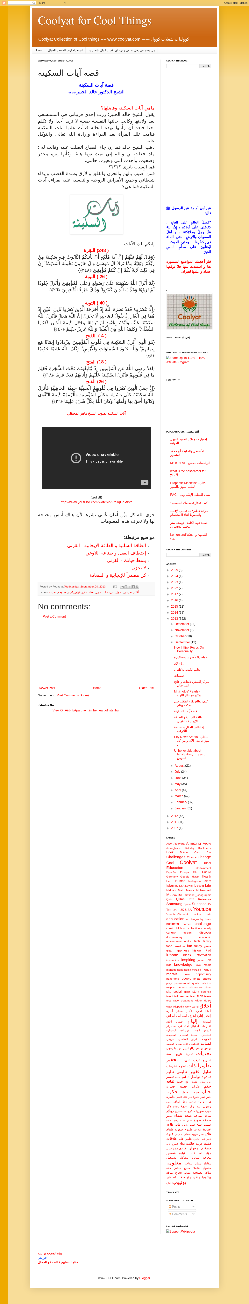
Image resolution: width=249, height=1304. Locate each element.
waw (169, 1006)
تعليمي (128, 592)
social (178, 991)
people (186, 978)
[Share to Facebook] (133, 587)
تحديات (203, 1053)
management (174, 969)
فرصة (199, 1143)
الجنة (197, 1030)
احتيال (195, 1026)
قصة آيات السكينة (185, 711)
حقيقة (183, 1086)
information (203, 955)
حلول (184, 1092)
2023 (175, 582)
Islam (207, 881)
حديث (194, 1081)
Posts (175, 1206)
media (187, 969)
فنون (169, 1148)
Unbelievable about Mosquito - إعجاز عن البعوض (189, 754)
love (198, 964)
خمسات (179, 675)
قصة (207, 1148)
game (207, 946)
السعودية (171, 1034)
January (181, 808)
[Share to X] (130, 587)
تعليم (170, 1072)
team (193, 996)
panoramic (172, 978)
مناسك (196, 1168)
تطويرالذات (199, 1065)
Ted (168, 909)
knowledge (183, 964)
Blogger (144, 1278)
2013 (175, 618)
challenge (203, 924)
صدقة (207, 1115)
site (168, 991)
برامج (199, 1048)
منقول (207, 1168)
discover (205, 932)
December (182, 624)
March (179, 796)
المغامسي (182, 1043)
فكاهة (207, 1143)
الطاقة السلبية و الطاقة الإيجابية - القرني (106, 545)
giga (169, 950)
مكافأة (207, 1163)
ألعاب (199, 1011)
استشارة (171, 1030)
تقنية (178, 1077)
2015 (175, 606)
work (188, 1006)
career (187, 924)
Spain (187, 904)
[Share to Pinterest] (137, 587)
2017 (175, 594)
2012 (175, 816)
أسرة (169, 1011)
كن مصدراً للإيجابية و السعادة (117, 575)
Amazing (193, 843)
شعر (169, 1115)
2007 (175, 828)
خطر (203, 1096)
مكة (168, 1168)
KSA (181, 885)
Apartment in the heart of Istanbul (96, 710)
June (178, 778)
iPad (208, 950)
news (187, 974)
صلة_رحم (179, 1120)
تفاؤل (119, 592)
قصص (171, 1153)
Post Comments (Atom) (73, 695)
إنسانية (206, 1021)
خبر (190, 1096)
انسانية (206, 1043)
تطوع (182, 1066)
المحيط (170, 1043)
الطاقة (194, 1034)
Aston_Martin (173, 848)
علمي (188, 1138)
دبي (168, 1101)
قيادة (182, 1153)
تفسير (170, 1077)
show (208, 987)
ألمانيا (208, 1011)
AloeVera (179, 843)
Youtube (202, 909)
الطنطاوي (206, 1034)
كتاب (192, 1153)
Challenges (175, 857)
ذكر (168, 1106)
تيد (209, 1077)
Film (195, 872)
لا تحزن (139, 567)
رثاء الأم (179, 663)
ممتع (187, 1168)
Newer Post (47, 688)
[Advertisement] (96, 652)
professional (181, 983)
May (178, 784)
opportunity (203, 974)
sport (187, 991)
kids (168, 964)
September (183, 642)
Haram (195, 876)
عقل (201, 1134)
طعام (169, 1129)
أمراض (170, 1015)
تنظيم (185, 1077)
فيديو (175, 1148)
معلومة (62, 592)
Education (174, 868)
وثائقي (197, 1177)
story (195, 991)
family (207, 941)
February (181, 802)
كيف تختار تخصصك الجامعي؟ (189, 503)
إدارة (200, 1015)
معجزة (195, 1157)
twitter (198, 1000)
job (209, 960)
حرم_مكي (205, 1081)
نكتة (175, 1177)
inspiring (188, 960)
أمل (178, 1015)
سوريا (200, 1111)
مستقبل (171, 1157)
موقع (169, 1172)
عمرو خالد (172, 1143)
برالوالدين (189, 1048)
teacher (184, 996)
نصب (187, 1172)
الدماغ (207, 1030)
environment (174, 941)
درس (192, 1101)
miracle (196, 969)
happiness (182, 950)
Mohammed (203, 890)
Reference (204, 899)
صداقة (198, 1115)
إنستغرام (171, 1026)
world (195, 1006)
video (207, 1000)
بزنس (207, 1048)
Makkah (171, 890)
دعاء (201, 1101)
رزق (193, 1106)
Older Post (146, 688)
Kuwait (189, 885)
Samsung (174, 904)
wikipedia (178, 1006)
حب (180, 1081)
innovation (172, 960)
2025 (175, 570)
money (206, 969)
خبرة (196, 1096)
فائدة (190, 1143)
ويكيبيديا (206, 1177)
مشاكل (184, 1157)
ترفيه (196, 1060)
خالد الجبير (102, 592)
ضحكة (207, 1120)
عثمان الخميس (182, 1134)
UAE (175, 909)
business (172, 924)
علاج (84, 592)
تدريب (185, 1060)
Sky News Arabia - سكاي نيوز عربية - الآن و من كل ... (191, 740)
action (197, 914)
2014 (175, 612)
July (178, 771)
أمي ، (185, 1015)
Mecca (190, 890)
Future (206, 872)
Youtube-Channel (177, 914)
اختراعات (206, 1026)
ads (209, 914)
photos (207, 978)
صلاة (169, 1120)
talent (169, 996)
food (169, 946)
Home (38, 50)
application (175, 919)
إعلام (169, 1021)
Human (180, 881)
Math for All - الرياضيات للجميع (190, 463)
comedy (206, 928)
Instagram (194, 881)
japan (201, 960)
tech (200, 996)
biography (197, 919)
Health (206, 876)
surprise (206, 991)
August (180, 765)
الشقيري (184, 1034)
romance (182, 987)
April (178, 790)
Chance (191, 857)
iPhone (172, 955)
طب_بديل (188, 1124)
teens (207, 996)
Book (170, 852)
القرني (195, 1039)
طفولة (179, 1129)
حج (187, 1081)
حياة (206, 1091)
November (182, 630)
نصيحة (52, 592)
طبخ (199, 1124)
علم (181, 1138)
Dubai (207, 863)
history (197, 950)
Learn (199, 885)
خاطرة (170, 1096)
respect (170, 987)
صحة (188, 1116)
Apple (207, 843)
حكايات (196, 1086)
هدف (182, 1177)
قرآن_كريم (74, 592)
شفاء (91, 592)
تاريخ (179, 1054)
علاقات (171, 1139)
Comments (179, 1214)
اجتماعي (183, 1026)
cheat (169, 928)
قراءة (200, 1148)
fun (189, 946)
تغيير (194, 1071)
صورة (197, 1120)
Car (209, 852)
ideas (187, 955)
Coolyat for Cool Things (95, 20)
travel (176, 1000)
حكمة (172, 1091)
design (187, 932)
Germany (172, 876)
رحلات (175, 1106)
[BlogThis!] (126, 587)
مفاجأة (188, 1163)
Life (208, 885)
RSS (191, 899)
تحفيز (172, 1059)
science (193, 987)
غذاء (182, 1143)
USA (188, 909)
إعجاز (207, 1015)
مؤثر (208, 1153)
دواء (208, 1101)
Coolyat (188, 862)
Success (199, 904)
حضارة (170, 1086)
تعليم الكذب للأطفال (187, 669)
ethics (187, 941)
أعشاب (179, 1011)
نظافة (207, 1172)
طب (178, 1124)
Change (204, 857)
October (180, 636)
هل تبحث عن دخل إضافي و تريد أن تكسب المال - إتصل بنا (122, 50)
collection (194, 928)
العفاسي (183, 1039)
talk (176, 996)
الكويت (206, 1039)
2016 (175, 600)
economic (205, 937)
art (187, 919)
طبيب (207, 1124)
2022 (175, 588)
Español (171, 872)
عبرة (170, 1134)
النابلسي (194, 1043)
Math (181, 890)
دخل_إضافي (180, 1101)
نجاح (178, 1172)
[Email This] (122, 587)
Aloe (169, 843)
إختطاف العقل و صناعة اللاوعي (115, 552)
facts (197, 941)
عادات (198, 1129)
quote (195, 983)
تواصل (195, 1077)
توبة (204, 1077)
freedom (179, 946)
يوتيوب (179, 1182)
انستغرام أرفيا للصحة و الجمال (65, 50)
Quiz (169, 899)
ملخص (177, 1168)
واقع (189, 1177)
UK (182, 909)
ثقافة (170, 1081)
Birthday (189, 848)
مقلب (198, 1163)
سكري (191, 1111)
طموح (188, 1129)
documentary (174, 937)
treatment (187, 1000)
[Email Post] (115, 586)
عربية (195, 1134)
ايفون (169, 1048)
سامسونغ (180, 1111)
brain (208, 919)
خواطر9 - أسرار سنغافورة (190, 657)
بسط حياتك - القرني (126, 560)
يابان (168, 1183)
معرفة (207, 1157)
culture (171, 932)
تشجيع (207, 1060)
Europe (184, 872)
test (168, 1000)
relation (206, 983)
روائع (170, 1111)
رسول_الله (204, 1106)
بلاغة (169, 1054)
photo (196, 978)
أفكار (136, 592)
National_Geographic (198, 894)
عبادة (207, 1129)
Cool (170, 863)
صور (189, 1120)
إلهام (192, 1021)
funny (198, 946)
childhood (181, 928)
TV (209, 904)
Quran (180, 899)
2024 (175, 576)
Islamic (172, 885)
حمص (195, 1092)
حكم (207, 1086)
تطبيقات (171, 1066)
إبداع (193, 1015)
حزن (112, 592)
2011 (174, 822)
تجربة (189, 1054)
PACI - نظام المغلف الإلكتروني (190, 494)
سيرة (208, 1111)
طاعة (170, 1124)
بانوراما (178, 1048)
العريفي (170, 1039)
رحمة (184, 1106)
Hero (169, 881)
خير (208, 1096)
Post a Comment (54, 616)
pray (169, 983)
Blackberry (204, 848)
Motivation (174, 895)
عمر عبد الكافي (202, 1139)
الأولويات (185, 1030)
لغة (200, 1153)
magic (207, 964)
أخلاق (205, 1005)
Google (184, 876)
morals (172, 974)
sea (201, 987)
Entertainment (202, 868)
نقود (168, 1177)
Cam (197, 852)
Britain (184, 852)
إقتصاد (179, 1021)
